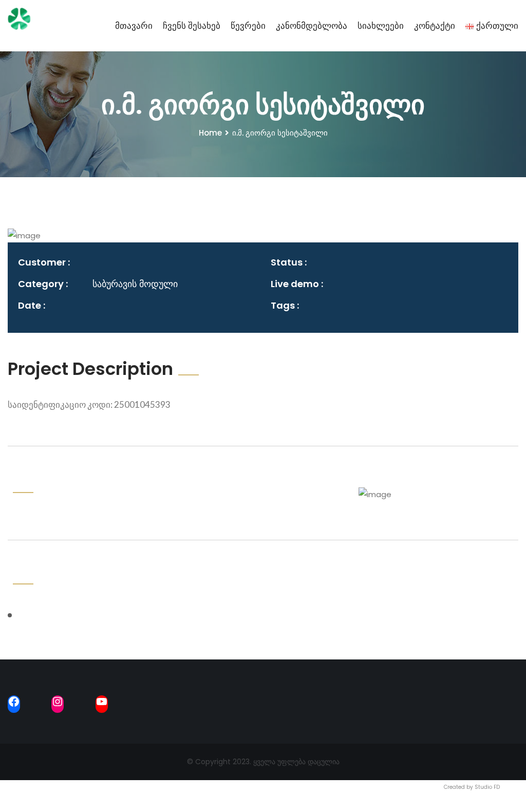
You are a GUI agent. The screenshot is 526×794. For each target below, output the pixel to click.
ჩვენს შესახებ (191, 26)
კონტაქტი (434, 26)
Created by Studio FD (472, 787)
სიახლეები (381, 26)
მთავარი (134, 26)
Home (210, 132)
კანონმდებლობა (311, 26)
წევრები (248, 26)
